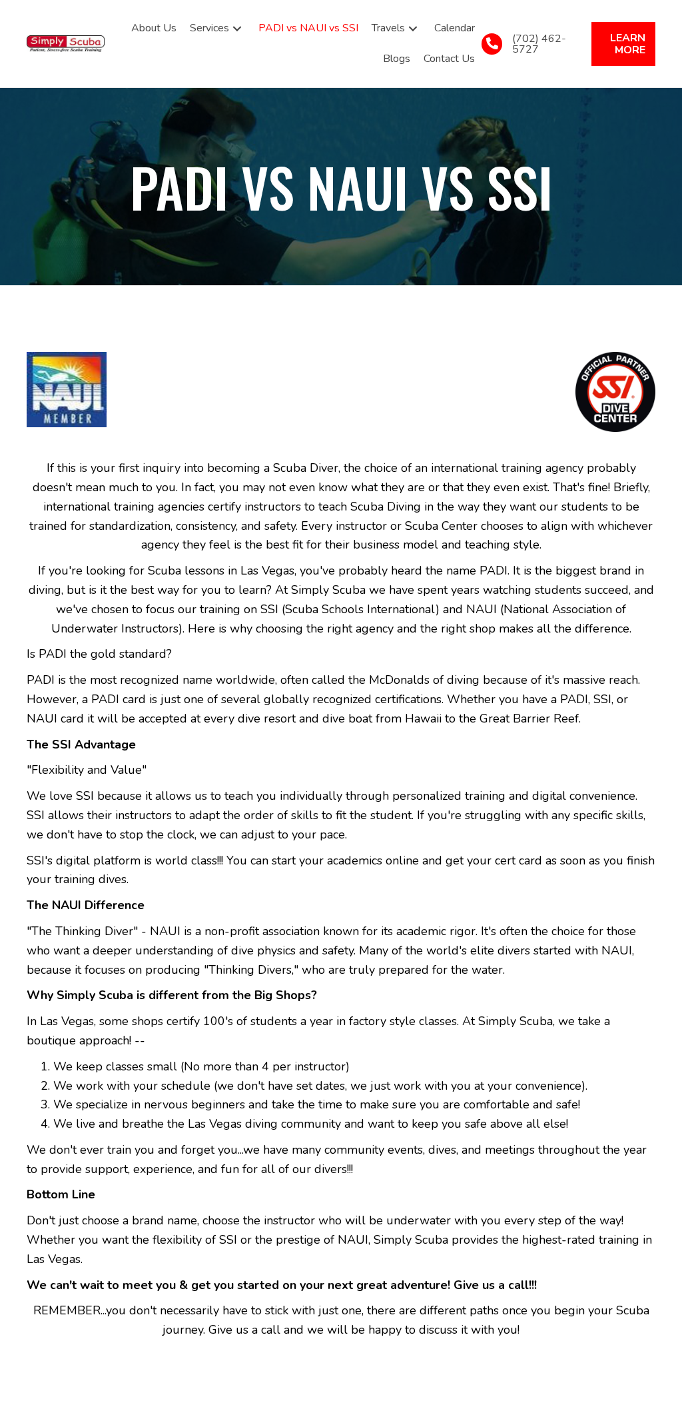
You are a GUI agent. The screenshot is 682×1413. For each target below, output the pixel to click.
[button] (237, 28)
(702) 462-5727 (539, 44)
